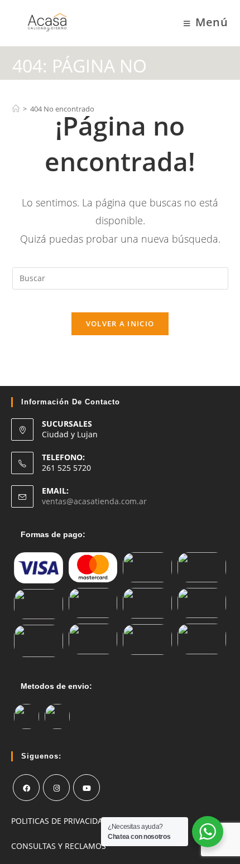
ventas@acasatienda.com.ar (94, 501)
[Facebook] (26, 787)
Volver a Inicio (120, 323)
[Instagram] (56, 787)
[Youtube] (86, 787)
